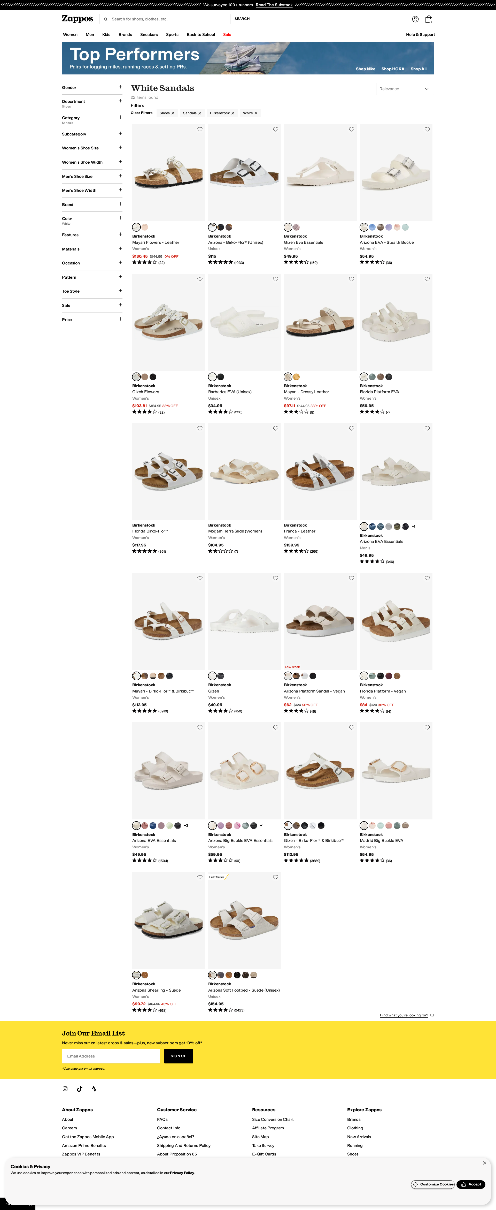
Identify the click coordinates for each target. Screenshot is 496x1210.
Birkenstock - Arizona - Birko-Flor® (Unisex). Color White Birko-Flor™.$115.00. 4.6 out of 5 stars (244, 194)
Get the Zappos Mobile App (88, 1136)
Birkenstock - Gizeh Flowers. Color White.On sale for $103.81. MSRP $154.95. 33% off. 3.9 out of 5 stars (168, 344)
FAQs (162, 1119)
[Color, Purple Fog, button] (389, 227)
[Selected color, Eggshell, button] (288, 227)
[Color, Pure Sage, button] (372, 377)
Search (242, 19)
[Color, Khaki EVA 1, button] (397, 526)
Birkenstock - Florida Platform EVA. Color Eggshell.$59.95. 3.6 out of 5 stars (396, 344)
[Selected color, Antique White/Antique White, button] (136, 975)
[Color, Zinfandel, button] (389, 676)
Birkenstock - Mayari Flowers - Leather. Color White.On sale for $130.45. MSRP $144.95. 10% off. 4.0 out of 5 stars (168, 194)
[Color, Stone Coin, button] (389, 526)
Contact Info (168, 1127)
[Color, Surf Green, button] (405, 227)
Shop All (419, 68)
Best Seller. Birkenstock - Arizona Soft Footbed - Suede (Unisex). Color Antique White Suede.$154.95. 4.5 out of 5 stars (244, 942)
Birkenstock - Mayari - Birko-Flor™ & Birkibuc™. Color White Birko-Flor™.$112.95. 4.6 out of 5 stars (168, 643)
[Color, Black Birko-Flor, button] (220, 227)
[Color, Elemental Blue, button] (372, 526)
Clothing (355, 1127)
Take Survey (263, 1145)
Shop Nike (365, 68)
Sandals (190, 113)
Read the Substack (274, 4)
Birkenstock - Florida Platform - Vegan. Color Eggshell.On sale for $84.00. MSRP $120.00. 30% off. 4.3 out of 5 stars (396, 643)
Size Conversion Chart (273, 1119)
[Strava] (94, 1088)
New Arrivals (359, 1136)
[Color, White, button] (304, 676)
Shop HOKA (393, 68)
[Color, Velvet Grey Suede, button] (220, 975)
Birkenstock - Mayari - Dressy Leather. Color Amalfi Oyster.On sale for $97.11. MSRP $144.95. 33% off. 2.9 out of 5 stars (320, 344)
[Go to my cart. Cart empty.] (429, 19)
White (248, 113)
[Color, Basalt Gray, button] (380, 526)
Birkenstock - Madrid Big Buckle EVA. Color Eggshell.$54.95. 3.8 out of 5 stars (396, 792)
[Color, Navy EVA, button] (153, 825)
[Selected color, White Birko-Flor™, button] (212, 227)
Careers (69, 1127)
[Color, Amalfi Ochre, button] (296, 377)
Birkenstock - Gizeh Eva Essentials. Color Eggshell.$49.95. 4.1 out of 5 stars (320, 194)
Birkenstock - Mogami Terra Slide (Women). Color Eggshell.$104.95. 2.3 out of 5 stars (244, 493)
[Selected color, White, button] (136, 227)
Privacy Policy (182, 1173)
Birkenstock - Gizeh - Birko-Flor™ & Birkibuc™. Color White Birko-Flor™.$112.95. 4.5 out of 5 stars (320, 792)
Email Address (81, 1056)
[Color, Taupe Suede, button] (254, 975)
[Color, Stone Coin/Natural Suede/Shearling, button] (145, 975)
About (67, 1119)
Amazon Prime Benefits (84, 1145)
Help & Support (420, 34)
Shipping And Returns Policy (184, 1145)
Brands (354, 1119)
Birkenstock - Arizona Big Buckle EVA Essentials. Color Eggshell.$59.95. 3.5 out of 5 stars (244, 792)
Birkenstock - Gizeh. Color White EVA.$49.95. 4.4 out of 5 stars (244, 643)
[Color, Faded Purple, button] (296, 227)
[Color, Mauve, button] (220, 825)
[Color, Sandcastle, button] (153, 676)
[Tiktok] (79, 1088)
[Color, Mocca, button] (397, 676)
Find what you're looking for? (404, 1015)
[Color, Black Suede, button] (237, 975)
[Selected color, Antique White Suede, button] (212, 975)
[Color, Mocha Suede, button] (245, 975)
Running (355, 1145)
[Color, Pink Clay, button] (145, 825)
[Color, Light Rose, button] (145, 227)
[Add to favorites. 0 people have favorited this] (200, 129)
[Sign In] (415, 19)
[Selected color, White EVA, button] (212, 377)
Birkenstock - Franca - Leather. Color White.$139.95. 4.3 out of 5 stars (320, 493)
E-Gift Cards (264, 1154)
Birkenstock (219, 113)
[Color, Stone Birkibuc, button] (161, 676)
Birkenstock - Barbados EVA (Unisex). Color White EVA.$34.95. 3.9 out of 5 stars (244, 344)
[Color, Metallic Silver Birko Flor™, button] (313, 825)
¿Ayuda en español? (175, 1136)
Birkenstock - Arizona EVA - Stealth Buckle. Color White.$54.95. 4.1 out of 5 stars (396, 194)
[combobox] (164, 19)
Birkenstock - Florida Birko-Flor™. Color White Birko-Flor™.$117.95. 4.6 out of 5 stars (168, 493)
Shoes (165, 113)
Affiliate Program (268, 1127)
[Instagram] (65, 1088)
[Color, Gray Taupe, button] (380, 227)
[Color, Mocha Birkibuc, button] (145, 676)
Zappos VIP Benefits (81, 1154)
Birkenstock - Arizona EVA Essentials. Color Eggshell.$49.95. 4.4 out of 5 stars (396, 493)
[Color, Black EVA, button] (220, 377)
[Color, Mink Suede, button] (229, 975)
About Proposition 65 (177, 1154)
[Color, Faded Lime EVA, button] (169, 825)
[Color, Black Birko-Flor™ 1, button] (169, 676)
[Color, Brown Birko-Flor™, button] (229, 227)
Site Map (260, 1136)
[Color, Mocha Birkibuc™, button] (296, 825)
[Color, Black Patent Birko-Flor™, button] (321, 825)
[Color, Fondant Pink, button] (237, 825)
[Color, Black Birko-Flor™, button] (304, 825)
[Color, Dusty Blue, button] (372, 227)
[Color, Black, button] (153, 377)
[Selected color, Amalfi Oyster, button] (288, 377)
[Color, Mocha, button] (296, 676)
